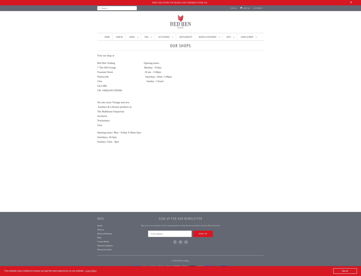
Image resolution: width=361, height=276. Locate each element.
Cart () (246, 8)
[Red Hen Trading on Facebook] (175, 242)
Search (99, 226)
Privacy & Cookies (104, 250)
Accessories (164, 36)
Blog (99, 238)
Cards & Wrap (247, 36)
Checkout (257, 8)
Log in (233, 8)
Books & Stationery (208, 36)
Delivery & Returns (104, 234)
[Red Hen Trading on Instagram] (180, 242)
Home (107, 36)
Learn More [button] (91, 271)
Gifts (229, 36)
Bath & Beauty (186, 36)
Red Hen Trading (183, 261)
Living (132, 36)
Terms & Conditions (105, 246)
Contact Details (103, 241)
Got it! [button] (345, 271)
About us (100, 229)
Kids (147, 36)
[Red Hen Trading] (180, 22)
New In (119, 36)
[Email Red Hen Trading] (186, 242)
